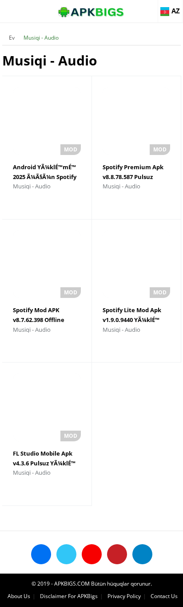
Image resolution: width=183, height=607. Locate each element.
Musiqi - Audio (41, 37)
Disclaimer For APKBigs (69, 596)
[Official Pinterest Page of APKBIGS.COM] (117, 554)
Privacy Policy (124, 596)
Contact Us (164, 596)
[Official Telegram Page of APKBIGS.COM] (142, 554)
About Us (19, 596)
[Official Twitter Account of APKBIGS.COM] (66, 554)
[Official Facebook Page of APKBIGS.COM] (41, 554)
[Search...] (149, 7)
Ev (12, 37)
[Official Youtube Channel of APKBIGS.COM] (92, 554)
